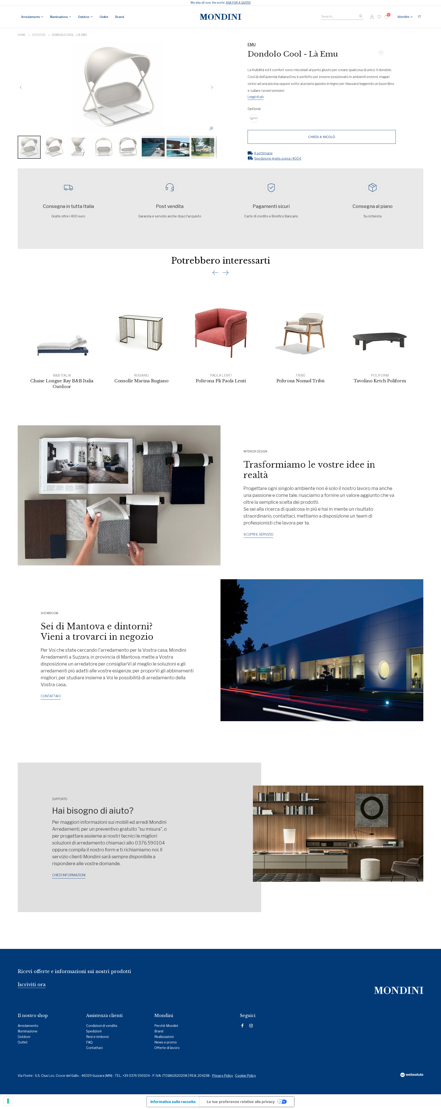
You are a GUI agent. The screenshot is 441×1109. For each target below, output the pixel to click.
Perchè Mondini (166, 1026)
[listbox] (322, 119)
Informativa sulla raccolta (172, 1101)
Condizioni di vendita (101, 1026)
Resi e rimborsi (97, 1037)
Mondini (403, 16)
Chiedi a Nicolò (321, 137)
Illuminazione (27, 1031)
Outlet (23, 1042)
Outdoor (38, 35)
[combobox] (342, 16)
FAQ (89, 1042)
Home (21, 35)
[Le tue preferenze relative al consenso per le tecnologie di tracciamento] (8, 1101)
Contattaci (94, 1048)
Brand (158, 1031)
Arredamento (28, 1026)
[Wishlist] (379, 17)
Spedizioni (94, 1031)
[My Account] (372, 17)
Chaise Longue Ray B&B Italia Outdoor (61, 383)
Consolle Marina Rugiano (141, 380)
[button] (420, 17)
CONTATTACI (51, 696)
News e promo (165, 1042)
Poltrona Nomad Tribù (300, 380)
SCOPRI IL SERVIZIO (258, 534)
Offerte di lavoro (167, 1048)
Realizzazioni (164, 1037)
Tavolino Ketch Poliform (380, 380)
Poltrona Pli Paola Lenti (221, 380)
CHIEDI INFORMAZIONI (68, 875)
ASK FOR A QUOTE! (238, 2)
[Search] (361, 16)
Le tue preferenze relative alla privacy (241, 1101)
